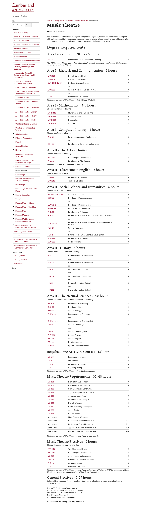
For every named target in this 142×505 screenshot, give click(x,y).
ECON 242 (52, 205)
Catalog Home (19, 255)
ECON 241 (52, 198)
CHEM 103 (52, 314)
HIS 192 (51, 276)
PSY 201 (51, 228)
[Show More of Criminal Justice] (13, 133)
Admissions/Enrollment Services (26, 44)
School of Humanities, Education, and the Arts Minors (27, 226)
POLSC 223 (52, 215)
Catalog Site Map (20, 259)
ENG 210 (51, 161)
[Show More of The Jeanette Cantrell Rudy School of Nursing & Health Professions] (12, 72)
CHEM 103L (52, 321)
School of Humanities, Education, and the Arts (23, 82)
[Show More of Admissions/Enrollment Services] (12, 44)
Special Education (22, 195)
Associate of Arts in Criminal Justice (26, 102)
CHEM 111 (52, 324)
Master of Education (23, 215)
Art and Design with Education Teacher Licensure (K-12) (27, 92)
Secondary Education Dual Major (26, 189)
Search (28, 25)
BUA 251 (51, 83)
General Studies (21, 146)
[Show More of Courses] (12, 235)
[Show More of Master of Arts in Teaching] (13, 206)
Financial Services (21, 48)
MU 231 (51, 396)
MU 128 (51, 357)
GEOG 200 (52, 208)
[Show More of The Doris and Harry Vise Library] (12, 60)
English (18, 142)
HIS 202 (51, 290)
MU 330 (51, 406)
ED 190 (51, 144)
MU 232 (51, 399)
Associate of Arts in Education (27, 107)
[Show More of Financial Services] (12, 48)
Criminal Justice (21, 134)
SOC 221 (51, 238)
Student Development (22, 52)
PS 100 (51, 342)
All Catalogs (18, 263)
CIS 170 (51, 137)
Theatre (18, 199)
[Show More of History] (13, 149)
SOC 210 (60, 194)
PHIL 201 (51, 212)
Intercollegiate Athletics (23, 231)
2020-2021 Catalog (53, 20)
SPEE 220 (52, 96)
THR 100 (51, 364)
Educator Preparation (23, 138)
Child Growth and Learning (26, 124)
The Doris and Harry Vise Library (27, 60)
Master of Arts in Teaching (25, 207)
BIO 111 (51, 310)
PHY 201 (51, 335)
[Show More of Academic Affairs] (12, 56)
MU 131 (51, 381)
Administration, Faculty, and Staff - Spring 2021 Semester (26, 246)
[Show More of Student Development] (12, 52)
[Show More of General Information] (12, 40)
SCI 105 (51, 345)
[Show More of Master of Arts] (13, 210)
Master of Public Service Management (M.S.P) (25, 220)
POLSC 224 (52, 223)
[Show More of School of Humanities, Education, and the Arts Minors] (13, 224)
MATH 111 (52, 116)
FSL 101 (51, 59)
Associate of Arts (22, 97)
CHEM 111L (52, 331)
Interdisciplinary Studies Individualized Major (24, 161)
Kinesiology (20, 174)
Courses (17, 235)
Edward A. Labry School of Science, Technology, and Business (24, 66)
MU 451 (51, 413)
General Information (21, 40)
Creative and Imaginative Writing (25, 129)
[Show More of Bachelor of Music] (13, 166)
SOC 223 (51, 241)
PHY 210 (51, 338)
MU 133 (51, 388)
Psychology (20, 184)
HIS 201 (51, 283)
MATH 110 (52, 113)
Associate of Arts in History (25, 116)
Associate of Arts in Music (25, 120)
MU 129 (51, 360)
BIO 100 (51, 307)
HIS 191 (51, 269)
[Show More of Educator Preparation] (13, 137)
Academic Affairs (20, 56)
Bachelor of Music (22, 166)
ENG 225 (51, 89)
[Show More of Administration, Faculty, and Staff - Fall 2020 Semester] (12, 239)
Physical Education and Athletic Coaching (24, 179)
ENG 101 (51, 76)
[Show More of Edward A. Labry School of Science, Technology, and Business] (12, 64)
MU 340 (51, 456)
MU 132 (51, 385)
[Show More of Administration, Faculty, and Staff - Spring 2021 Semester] (12, 245)
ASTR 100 (52, 303)
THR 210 (51, 459)
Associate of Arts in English (26, 112)
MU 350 (51, 410)
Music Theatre (21, 170)
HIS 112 (51, 262)
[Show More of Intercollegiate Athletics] (12, 231)
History (18, 150)
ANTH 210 (52, 194)
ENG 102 (51, 79)
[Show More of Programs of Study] (12, 31)
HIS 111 (51, 255)
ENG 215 (51, 177)
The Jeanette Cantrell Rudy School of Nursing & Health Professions (24, 75)
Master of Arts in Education (25, 203)
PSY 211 (51, 234)
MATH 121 (52, 123)
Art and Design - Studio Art (25, 87)
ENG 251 (59, 83)
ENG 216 (51, 180)
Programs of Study (21, 32)
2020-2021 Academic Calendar (26, 36)
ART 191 (51, 157)
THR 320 (51, 466)
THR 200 (51, 367)
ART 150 (51, 449)
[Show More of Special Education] (13, 194)
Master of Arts (20, 211)
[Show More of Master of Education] (13, 214)
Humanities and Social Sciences (24, 155)
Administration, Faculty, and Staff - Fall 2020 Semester (26, 240)
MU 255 (51, 403)
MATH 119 (52, 120)
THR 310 (51, 463)
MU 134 (51, 392)
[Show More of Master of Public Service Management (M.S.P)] (13, 218)
